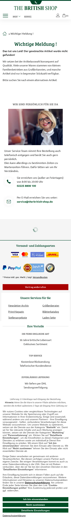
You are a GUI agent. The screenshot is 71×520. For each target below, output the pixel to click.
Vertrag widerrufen (35, 287)
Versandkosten (40, 277)
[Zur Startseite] (5, 33)
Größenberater (50, 305)
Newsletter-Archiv (18, 305)
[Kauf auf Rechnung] (37, 254)
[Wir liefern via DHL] (52, 254)
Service (28, 16)
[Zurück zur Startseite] (35, 7)
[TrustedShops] (50, 268)
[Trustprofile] (34, 267)
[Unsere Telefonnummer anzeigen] (35, 2)
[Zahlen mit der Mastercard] (25, 254)
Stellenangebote (17, 317)
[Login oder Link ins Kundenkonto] (58, 16)
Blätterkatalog (50, 311)
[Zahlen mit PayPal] (12, 268)
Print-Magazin (16, 311)
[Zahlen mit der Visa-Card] (15, 254)
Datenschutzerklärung (37, 482)
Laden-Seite (49, 317)
